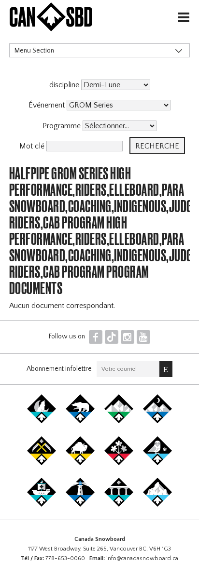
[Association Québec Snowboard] (157, 463)
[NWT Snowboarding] (80, 421)
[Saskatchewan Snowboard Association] (41, 463)
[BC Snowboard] (118, 421)
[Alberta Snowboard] (157, 421)
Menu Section (34, 50)
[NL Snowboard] (157, 505)
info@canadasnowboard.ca (142, 558)
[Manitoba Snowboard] (80, 463)
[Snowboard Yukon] (41, 421)
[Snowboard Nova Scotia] (80, 505)
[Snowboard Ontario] (118, 463)
